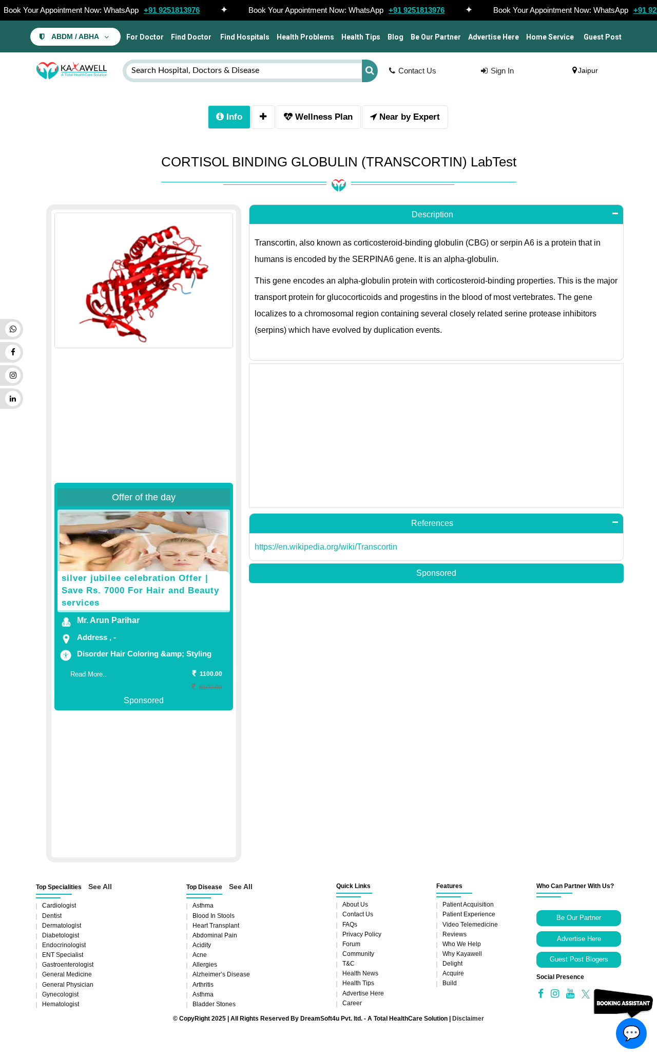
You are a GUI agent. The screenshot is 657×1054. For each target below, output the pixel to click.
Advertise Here (493, 37)
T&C (348, 963)
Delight (452, 963)
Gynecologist (60, 994)
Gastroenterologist (67, 964)
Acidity (201, 945)
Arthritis (203, 984)
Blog (395, 37)
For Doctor (144, 37)
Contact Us (417, 70)
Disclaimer (468, 1018)
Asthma (203, 905)
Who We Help (461, 944)
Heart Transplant (215, 925)
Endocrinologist (64, 945)
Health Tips (360, 37)
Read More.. (88, 674)
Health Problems (305, 37)
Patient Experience (468, 914)
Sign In (502, 70)
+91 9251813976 (172, 10)
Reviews (454, 934)
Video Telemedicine (470, 924)
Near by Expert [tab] (408, 117)
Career (352, 1003)
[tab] (263, 117)
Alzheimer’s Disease (221, 974)
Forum (351, 944)
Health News (360, 973)
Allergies (204, 964)
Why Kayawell (462, 953)
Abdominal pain (214, 935)
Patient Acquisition (468, 904)
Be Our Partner (436, 37)
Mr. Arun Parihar (108, 620)
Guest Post (603, 37)
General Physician (67, 984)
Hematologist (60, 1004)
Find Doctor (191, 37)
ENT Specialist (62, 954)
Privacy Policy (361, 934)
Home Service (550, 37)
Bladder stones (214, 1004)
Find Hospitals (244, 37)
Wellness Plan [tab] (323, 117)
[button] (436, 214)
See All (100, 886)
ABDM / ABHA (75, 37)
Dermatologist (61, 925)
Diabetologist (60, 935)
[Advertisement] (143, 397)
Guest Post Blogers (579, 959)
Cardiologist (59, 905)
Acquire (453, 973)
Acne (199, 954)
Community (358, 953)
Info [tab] (233, 117)
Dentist (52, 915)
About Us (355, 904)
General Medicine (67, 974)
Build (449, 983)
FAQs (349, 924)
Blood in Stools (213, 915)
